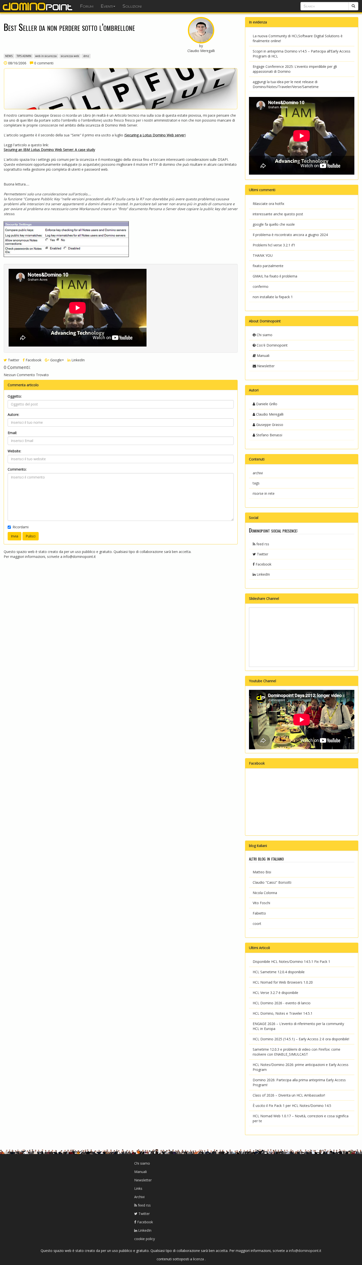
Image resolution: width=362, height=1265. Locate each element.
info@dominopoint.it (79, 556)
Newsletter (265, 366)
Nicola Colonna (265, 892)
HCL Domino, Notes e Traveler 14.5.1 (283, 1013)
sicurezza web (70, 56)
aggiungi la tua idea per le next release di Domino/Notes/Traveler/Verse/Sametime (286, 84)
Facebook (33, 360)
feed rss (262, 544)
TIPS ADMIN (24, 56)
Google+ (56, 360)
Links (138, 1188)
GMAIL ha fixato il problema (275, 276)
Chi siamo (264, 334)
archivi (258, 473)
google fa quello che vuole (274, 224)
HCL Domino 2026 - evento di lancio (282, 1003)
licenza (199, 1259)
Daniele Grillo (266, 404)
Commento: (17, 469)
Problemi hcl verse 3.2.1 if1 (274, 245)
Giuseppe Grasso (269, 424)
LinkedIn (77, 360)
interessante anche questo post (278, 214)
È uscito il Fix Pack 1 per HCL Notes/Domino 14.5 (292, 1105)
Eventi (107, 6)
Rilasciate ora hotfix (268, 203)
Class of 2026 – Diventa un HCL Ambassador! (289, 1095)
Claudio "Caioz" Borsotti (272, 882)
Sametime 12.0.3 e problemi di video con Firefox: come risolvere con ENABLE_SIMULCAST (296, 1052)
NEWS (9, 56)
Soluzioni (132, 6)
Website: (14, 451)
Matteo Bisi (262, 872)
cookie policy (144, 1238)
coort (257, 923)
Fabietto (259, 913)
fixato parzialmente (268, 265)
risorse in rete (264, 493)
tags (256, 483)
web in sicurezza (46, 56)
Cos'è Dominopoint (272, 345)
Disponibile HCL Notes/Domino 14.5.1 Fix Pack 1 (291, 961)
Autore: (13, 414)
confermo (260, 286)
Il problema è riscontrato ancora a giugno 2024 (290, 234)
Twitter (13, 360)
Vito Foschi (261, 902)
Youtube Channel (262, 680)
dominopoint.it (38, 6)
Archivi (139, 1196)
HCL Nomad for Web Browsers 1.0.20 (283, 982)
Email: (12, 432)
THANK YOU (263, 255)
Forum (86, 6)
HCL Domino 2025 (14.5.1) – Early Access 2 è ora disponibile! (301, 1039)
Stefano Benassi (268, 435)
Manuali (262, 355)
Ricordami (21, 527)
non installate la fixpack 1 (273, 296)
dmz (86, 56)
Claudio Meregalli (269, 414)
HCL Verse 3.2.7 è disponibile (275, 992)
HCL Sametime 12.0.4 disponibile (279, 972)
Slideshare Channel (264, 598)
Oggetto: (15, 396)
